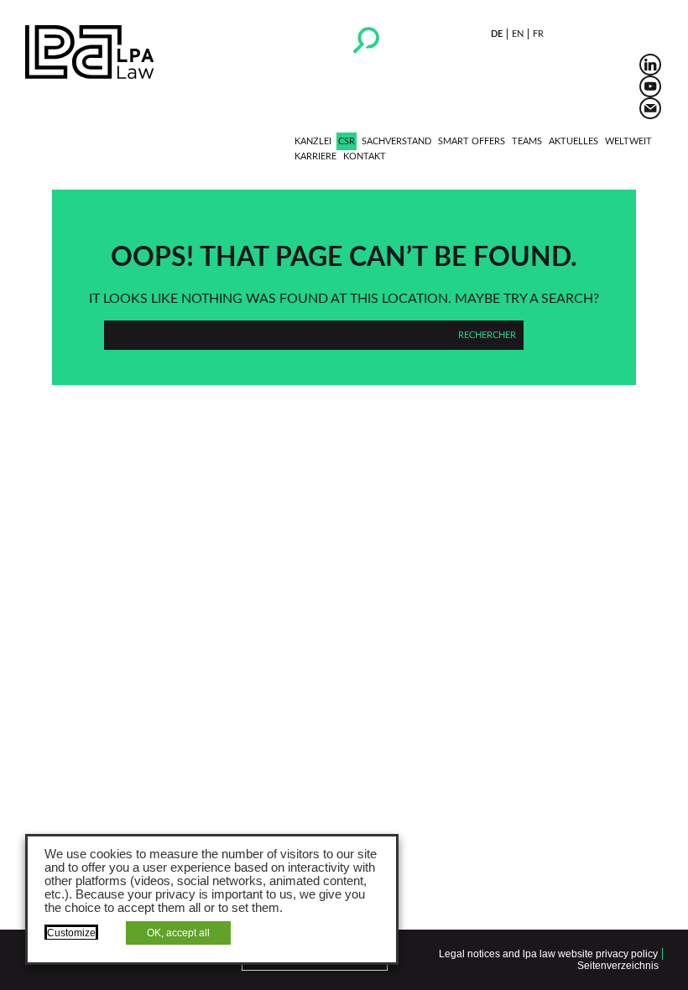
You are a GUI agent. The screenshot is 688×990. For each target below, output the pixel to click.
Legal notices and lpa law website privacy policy (548, 954)
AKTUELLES (573, 141)
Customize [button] (71, 933)
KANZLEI (312, 141)
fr (538, 34)
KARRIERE (315, 156)
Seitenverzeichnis (618, 966)
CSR (346, 141)
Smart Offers (471, 141)
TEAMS (527, 141)
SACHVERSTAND (396, 141)
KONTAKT (364, 156)
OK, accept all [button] (178, 933)
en (518, 34)
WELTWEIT (628, 141)
